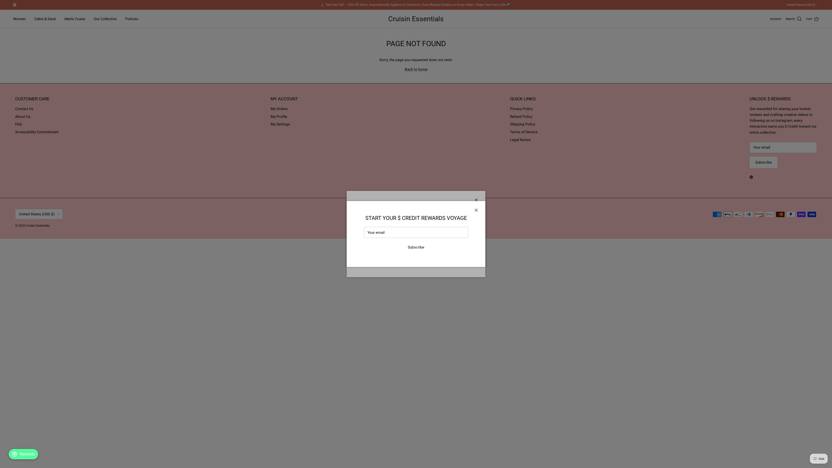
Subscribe (416, 247)
